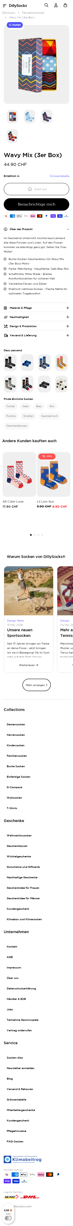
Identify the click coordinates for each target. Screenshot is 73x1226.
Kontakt (12, 946)
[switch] (8, 1218)
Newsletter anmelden (20, 1068)
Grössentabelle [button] (59, 176)
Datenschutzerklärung (21, 988)
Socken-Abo (15, 1058)
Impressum (14, 967)
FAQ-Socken (15, 1141)
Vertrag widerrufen (19, 1030)
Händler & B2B (16, 999)
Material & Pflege (21, 308)
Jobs (10, 1009)
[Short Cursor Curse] (27, 362)
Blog (10, 1078)
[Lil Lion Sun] (53, 474)
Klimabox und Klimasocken (24, 919)
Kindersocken (16, 745)
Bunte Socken (16, 766)
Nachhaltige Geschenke (22, 877)
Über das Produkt (21, 229)
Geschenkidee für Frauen (23, 888)
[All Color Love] (19, 474)
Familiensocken (17, 756)
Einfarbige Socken (18, 777)
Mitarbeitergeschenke (21, 1110)
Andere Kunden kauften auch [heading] (29, 441)
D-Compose (14, 787)
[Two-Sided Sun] (10, 384)
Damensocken (16, 724)
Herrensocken (16, 735)
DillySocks (8, 13)
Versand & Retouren (20, 1089)
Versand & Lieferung (23, 335)
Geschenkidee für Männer (23, 898)
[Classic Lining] (10, 362)
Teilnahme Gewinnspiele (22, 1020)
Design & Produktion (23, 326)
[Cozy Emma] (61, 384)
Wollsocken (14, 798)
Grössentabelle (16, 1099)
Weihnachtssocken (19, 835)
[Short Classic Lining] (44, 384)
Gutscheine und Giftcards (23, 867)
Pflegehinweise (16, 1131)
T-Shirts (12, 808)
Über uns (13, 978)
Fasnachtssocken (33, 13)
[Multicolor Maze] (27, 384)
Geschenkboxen (17, 846)
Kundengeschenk (18, 909)
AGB (10, 957)
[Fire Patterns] (61, 362)
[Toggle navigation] (5, 5)
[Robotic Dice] (44, 362)
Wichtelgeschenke (19, 856)
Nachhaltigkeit (19, 317)
